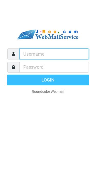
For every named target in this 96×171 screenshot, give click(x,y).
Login (48, 80)
